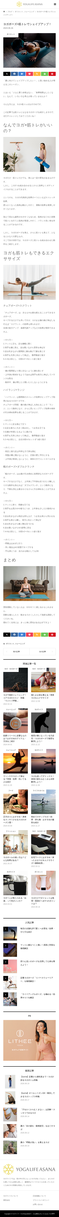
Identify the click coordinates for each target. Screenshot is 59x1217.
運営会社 (6, 1200)
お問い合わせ (38, 1204)
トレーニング (20, 644)
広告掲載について (39, 1196)
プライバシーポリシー (41, 1200)
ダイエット (10, 644)
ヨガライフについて (10, 1196)
